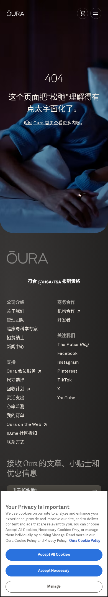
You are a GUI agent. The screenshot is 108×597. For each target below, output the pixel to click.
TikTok (64, 380)
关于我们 (15, 311)
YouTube (66, 398)
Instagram (68, 362)
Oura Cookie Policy (85, 541)
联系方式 (15, 442)
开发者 (64, 320)
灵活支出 (15, 398)
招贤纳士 (15, 338)
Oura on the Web (24, 425)
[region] (54, 544)
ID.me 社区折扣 (22, 433)
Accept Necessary (54, 571)
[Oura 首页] (15, 13)
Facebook (67, 353)
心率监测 (15, 407)
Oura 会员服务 (21, 371)
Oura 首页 (44, 123)
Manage (54, 586)
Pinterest (67, 371)
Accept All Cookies (54, 554)
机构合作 (66, 311)
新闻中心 (15, 347)
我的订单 (15, 416)
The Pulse (73, 345)
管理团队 (15, 320)
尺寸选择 (15, 380)
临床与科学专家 (22, 329)
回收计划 (15, 389)
